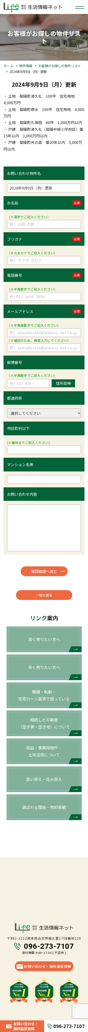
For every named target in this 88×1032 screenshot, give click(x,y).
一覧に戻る (44, 595)
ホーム (8, 65)
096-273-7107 (49, 946)
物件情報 (25, 65)
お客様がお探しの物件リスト (59, 65)
